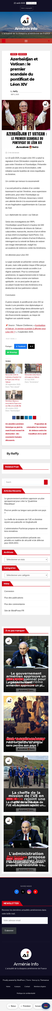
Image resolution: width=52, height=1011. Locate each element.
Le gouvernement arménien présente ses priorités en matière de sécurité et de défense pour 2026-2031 (24, 540)
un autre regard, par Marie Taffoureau (30, 739)
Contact (27, 986)
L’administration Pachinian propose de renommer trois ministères (25, 865)
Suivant (38, 1006)
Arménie (14, 54)
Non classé (19, 679)
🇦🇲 (46, 1005)
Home (8, 986)
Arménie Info (26, 28)
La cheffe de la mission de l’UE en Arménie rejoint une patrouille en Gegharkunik (25, 805)
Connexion (9, 591)
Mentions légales (40, 986)
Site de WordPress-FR (14, 611)
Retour (13, 1006)
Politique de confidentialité (26, 993)
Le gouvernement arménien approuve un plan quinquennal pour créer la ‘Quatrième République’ (24, 501)
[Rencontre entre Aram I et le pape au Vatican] (33, 368)
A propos (17, 986)
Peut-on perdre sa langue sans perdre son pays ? (24, 744)
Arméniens (22, 54)
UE (15, 799)
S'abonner (9, 931)
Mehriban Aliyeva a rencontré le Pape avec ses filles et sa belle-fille (13, 403)
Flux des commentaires (14, 604)
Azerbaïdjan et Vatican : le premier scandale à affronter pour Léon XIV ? (25, 328)
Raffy (15, 91)
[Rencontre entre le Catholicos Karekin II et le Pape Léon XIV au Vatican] (13, 368)
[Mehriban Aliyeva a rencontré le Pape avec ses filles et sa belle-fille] (13, 395)
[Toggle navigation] (26, 41)
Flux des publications (13, 598)
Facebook (21, 346)
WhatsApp (13, 352)
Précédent (26, 1006)
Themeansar (44, 980)
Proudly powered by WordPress (14, 980)
